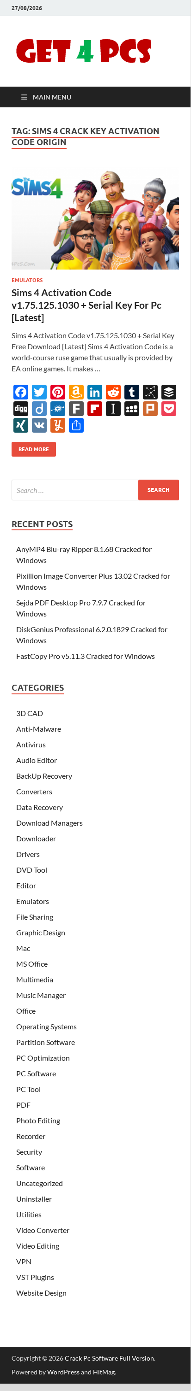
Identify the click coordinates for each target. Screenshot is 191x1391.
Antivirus (31, 744)
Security (29, 1151)
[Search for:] (95, 490)
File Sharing (34, 916)
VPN (23, 1261)
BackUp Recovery (44, 775)
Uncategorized (39, 1183)
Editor (26, 885)
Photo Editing (38, 1120)
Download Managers (49, 822)
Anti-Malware (38, 728)
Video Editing (37, 1245)
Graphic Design (40, 932)
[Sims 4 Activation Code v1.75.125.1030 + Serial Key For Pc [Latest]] (95, 218)
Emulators (27, 280)
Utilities (29, 1214)
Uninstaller (34, 1198)
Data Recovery (39, 807)
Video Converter (42, 1230)
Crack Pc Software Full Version (109, 1358)
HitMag (104, 1372)
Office (26, 1010)
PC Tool (28, 1089)
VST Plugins (35, 1277)
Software (30, 1167)
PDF (23, 1104)
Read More (30, 447)
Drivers (28, 854)
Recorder (30, 1136)
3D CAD (29, 713)
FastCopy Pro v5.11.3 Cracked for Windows (85, 655)
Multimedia (34, 979)
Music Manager (41, 995)
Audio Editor (36, 760)
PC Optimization (43, 1057)
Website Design (41, 1292)
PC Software (36, 1073)
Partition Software (45, 1042)
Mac (23, 948)
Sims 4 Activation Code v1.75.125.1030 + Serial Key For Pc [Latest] (86, 305)
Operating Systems (46, 1026)
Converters (34, 791)
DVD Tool (31, 869)
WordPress (63, 1372)
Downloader (36, 838)
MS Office (32, 963)
